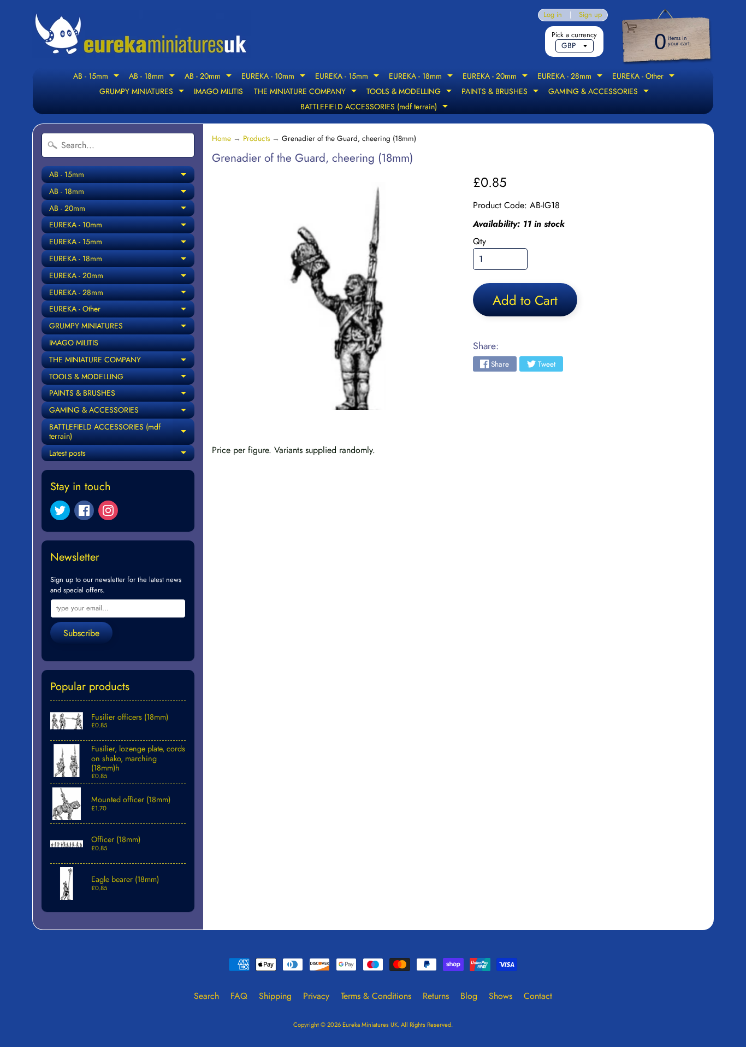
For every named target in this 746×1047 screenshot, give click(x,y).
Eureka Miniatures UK (370, 1024)
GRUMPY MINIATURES (143, 92)
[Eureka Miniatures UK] (141, 34)
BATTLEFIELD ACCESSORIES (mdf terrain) (375, 107)
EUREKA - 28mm (571, 77)
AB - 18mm (153, 77)
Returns (436, 996)
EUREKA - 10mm (274, 77)
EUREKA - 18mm (422, 77)
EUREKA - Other (644, 77)
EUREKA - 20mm (496, 77)
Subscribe (81, 633)
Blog (468, 996)
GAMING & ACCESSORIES (600, 92)
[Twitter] (60, 510)
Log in (552, 15)
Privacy (316, 996)
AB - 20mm (209, 77)
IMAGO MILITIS (218, 91)
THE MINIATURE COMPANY (306, 92)
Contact (538, 996)
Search (206, 996)
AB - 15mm (97, 77)
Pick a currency (574, 35)
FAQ (238, 996)
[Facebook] (84, 510)
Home (221, 138)
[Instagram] (108, 510)
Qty (479, 241)
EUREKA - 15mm (348, 77)
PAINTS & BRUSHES (501, 92)
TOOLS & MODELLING (410, 92)
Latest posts (121, 455)
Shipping (275, 996)
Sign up (590, 15)
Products (256, 138)
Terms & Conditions (376, 996)
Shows (500, 996)
